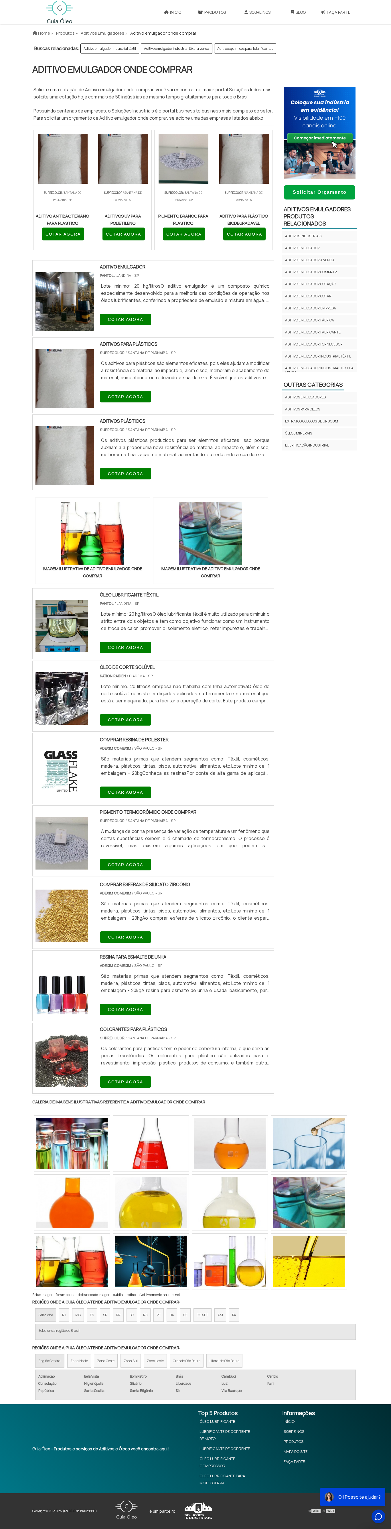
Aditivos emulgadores (305, 397)
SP (105, 1315)
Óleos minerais (298, 433)
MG (78, 1315)
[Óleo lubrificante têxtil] (61, 648)
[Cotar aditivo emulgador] (72, 1202)
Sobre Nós (259, 12)
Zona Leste (155, 1360)
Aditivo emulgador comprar (311, 272)
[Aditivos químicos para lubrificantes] (230, 1202)
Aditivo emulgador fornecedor (314, 344)
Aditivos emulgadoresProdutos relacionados (317, 216)
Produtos (215, 12)
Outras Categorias (313, 384)
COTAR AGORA (63, 234)
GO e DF (202, 1315)
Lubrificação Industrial (307, 445)
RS (145, 1315)
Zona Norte (79, 1360)
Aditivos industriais (303, 236)
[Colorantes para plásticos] (61, 1083)
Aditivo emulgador (302, 248)
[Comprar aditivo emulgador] (72, 1143)
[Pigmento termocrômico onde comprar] (61, 866)
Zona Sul (131, 1360)
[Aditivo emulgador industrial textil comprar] (309, 1202)
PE (159, 1315)
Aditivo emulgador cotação (310, 284)
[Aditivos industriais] (309, 1261)
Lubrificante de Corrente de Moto (225, 1435)
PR (118, 1315)
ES (92, 1315)
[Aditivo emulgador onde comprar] (93, 533)
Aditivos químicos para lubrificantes (245, 48)
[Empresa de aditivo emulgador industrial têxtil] (151, 1261)
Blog (301, 12)
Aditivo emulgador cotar (308, 296)
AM (220, 1315)
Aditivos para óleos (302, 409)
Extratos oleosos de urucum (311, 421)
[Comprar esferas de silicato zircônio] (61, 938)
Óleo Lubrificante (217, 1421)
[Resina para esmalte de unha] (61, 1011)
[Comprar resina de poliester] (61, 793)
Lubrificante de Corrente (225, 1448)
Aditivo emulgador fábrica (309, 320)
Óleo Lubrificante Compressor (217, 1462)
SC (132, 1315)
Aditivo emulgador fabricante (313, 332)
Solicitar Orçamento (320, 192)
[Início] (59, 12)
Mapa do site (295, 1451)
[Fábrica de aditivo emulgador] (72, 1261)
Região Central (49, 1360)
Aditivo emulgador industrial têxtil (110, 48)
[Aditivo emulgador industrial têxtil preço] (151, 1143)
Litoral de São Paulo (224, 1360)
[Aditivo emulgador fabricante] (230, 1143)
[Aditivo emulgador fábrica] (151, 1202)
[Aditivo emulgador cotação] (230, 1261)
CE (185, 1315)
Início (175, 12)
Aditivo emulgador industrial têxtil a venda (176, 48)
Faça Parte (338, 12)
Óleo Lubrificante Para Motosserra (222, 1479)
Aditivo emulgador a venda (310, 260)
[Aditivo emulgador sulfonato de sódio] (309, 1143)
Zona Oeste (105, 1360)
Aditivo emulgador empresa (310, 308)
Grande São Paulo (186, 1360)
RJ (64, 1315)
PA (234, 1315)
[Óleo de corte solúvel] (61, 721)
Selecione (45, 1315)
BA (172, 1315)
